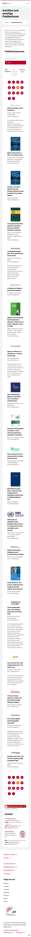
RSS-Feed (6, 895)
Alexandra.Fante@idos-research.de (16, 840)
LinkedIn (6, 889)
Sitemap (6, 873)
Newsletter (7, 892)
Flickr (5, 901)
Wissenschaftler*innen (13, 30)
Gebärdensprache (10, 867)
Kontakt (6, 858)
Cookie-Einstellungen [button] (11, 930)
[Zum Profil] (22, 834)
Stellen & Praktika (10, 854)
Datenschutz (8, 932)
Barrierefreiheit (9, 870)
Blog (5, 898)
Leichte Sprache (9, 863)
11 (13, 93)
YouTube (6, 886)
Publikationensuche (16, 22)
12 (17, 93)
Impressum (19, 932)
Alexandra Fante (9, 831)
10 (9, 93)
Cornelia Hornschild (10, 818)
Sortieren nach (22, 71)
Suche (9, 62)
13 (22, 93)
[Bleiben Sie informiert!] (15, 806)
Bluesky (6, 883)
